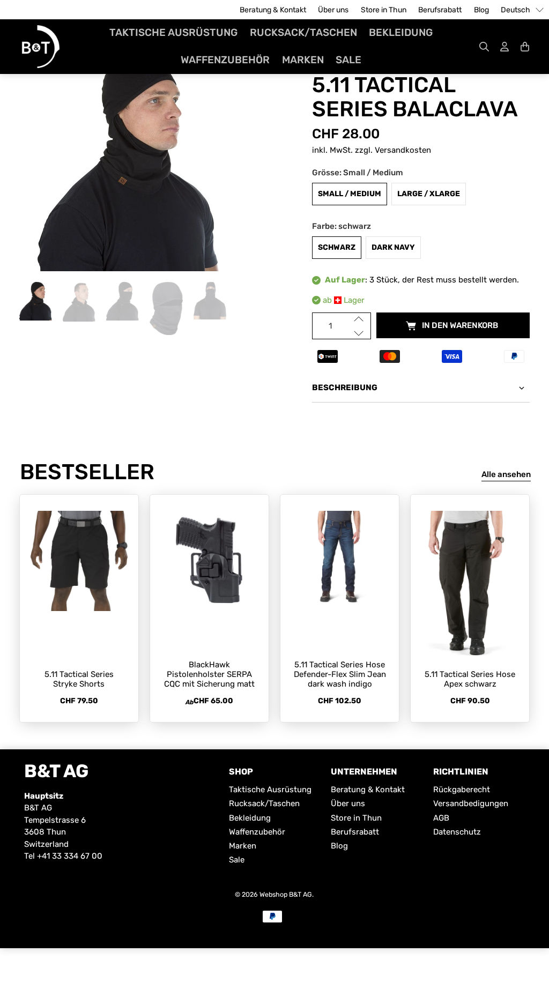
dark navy (393, 247)
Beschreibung (344, 387)
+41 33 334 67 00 (69, 856)
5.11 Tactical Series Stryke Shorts (79, 679)
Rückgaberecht (461, 789)
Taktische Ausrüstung (173, 32)
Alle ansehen (506, 474)
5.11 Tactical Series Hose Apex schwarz (470, 679)
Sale (348, 60)
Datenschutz (457, 832)
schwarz (336, 247)
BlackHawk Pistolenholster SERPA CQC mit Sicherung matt (209, 674)
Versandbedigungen (470, 803)
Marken (303, 60)
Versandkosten (403, 150)
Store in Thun (383, 9)
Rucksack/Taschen (303, 32)
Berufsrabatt (440, 9)
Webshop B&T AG (285, 894)
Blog (481, 9)
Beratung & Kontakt (273, 9)
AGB (441, 818)
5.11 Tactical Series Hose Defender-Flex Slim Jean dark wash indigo (340, 674)
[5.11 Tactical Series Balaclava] (128, 164)
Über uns (333, 9)
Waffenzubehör (225, 60)
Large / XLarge (428, 193)
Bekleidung (401, 32)
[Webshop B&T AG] (40, 46)
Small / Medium (349, 193)
